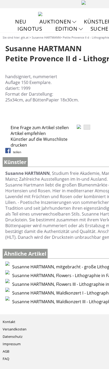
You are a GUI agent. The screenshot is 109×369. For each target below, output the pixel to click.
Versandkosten (14, 329)
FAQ (6, 358)
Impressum (12, 344)
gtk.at (25, 37)
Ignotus (29, 28)
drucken (19, 145)
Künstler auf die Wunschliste (39, 139)
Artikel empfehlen (28, 133)
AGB (6, 351)
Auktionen (55, 21)
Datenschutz (12, 336)
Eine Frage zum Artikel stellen (40, 127)
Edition (66, 28)
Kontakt (9, 321)
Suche (99, 28)
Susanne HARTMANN (46, 37)
